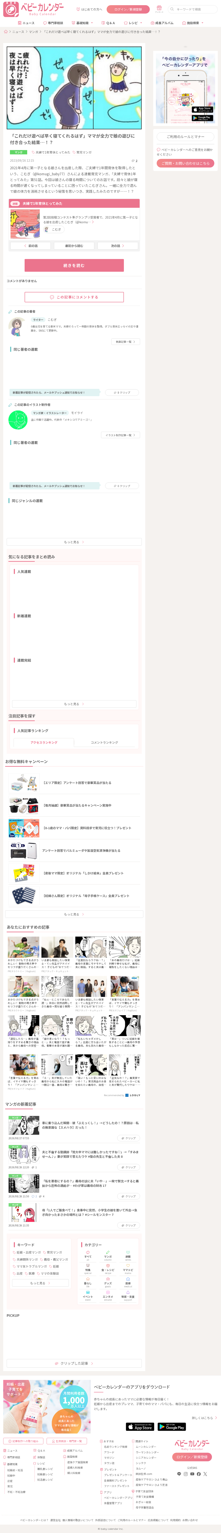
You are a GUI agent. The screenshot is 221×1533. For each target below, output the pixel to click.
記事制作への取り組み (25, 1441)
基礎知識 (82, 23)
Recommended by (114, 1095)
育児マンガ (84, 152)
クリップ (124, 392)
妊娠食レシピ (45, 1474)
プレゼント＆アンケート (116, 1475)
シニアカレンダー (146, 1457)
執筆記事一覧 (123, 341)
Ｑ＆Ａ (110, 23)
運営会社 (55, 1520)
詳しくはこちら (202, 1418)
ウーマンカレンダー (147, 1452)
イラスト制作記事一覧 (118, 435)
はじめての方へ (91, 9)
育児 (10, 1486)
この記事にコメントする (78, 296)
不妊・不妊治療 (16, 1492)
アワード (109, 1452)
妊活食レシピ (45, 1479)
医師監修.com (144, 1474)
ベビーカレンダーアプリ (116, 1497)
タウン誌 (109, 1463)
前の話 (33, 246)
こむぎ (56, 229)
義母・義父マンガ (56, 1259)
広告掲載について (158, 1520)
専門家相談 (55, 23)
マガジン (109, 1457)
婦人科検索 (73, 1473)
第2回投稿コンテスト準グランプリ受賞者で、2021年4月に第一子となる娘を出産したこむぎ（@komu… (90, 219)
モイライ (77, 413)
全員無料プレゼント (115, 1480)
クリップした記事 (74, 1363)
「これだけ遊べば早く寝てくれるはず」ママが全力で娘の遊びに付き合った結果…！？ (102, 31)
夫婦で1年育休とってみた (53, 152)
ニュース (29, 23)
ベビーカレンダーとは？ (34, 1520)
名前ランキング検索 (115, 1446)
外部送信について (105, 1520)
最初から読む (74, 246)
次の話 (115, 246)
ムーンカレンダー (146, 1446)
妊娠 (56, 1266)
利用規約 (175, 1520)
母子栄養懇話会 (145, 1507)
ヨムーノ (141, 1468)
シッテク (141, 1463)
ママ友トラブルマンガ (32, 1266)
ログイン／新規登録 (128, 9)
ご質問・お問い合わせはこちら (185, 163)
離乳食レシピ (45, 1469)
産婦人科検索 (75, 1467)
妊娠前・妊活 (15, 1470)
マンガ (33, 31)
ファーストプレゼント (116, 1486)
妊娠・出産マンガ (29, 1252)
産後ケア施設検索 (77, 1462)
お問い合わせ (190, 1520)
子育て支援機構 (145, 1496)
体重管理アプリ (113, 1503)
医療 (32, 1273)
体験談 (41, 1457)
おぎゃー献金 (143, 1502)
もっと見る (71, 542)
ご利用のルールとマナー (186, 136)
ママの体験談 (50, 1273)
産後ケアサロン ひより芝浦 (148, 1484)
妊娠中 (11, 1475)
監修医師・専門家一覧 (69, 1441)
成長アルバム (164, 23)
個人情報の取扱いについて (77, 1520)
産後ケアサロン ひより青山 (148, 1479)
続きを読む (74, 265)
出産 (20, 1273)
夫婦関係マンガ (27, 1259)
